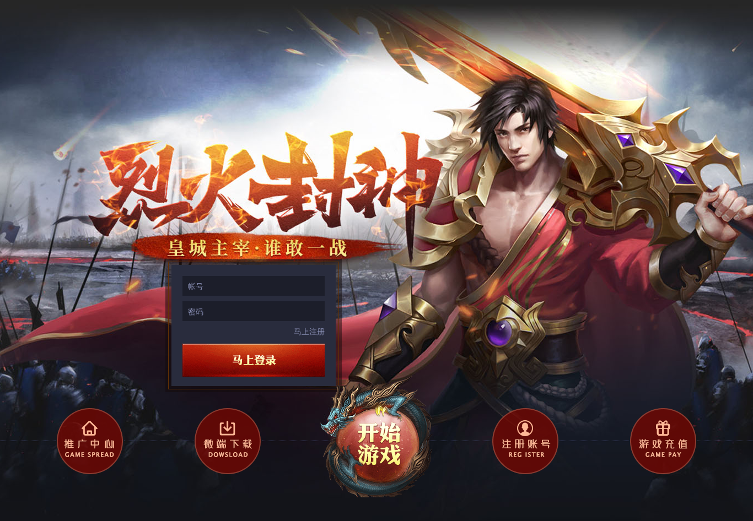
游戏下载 (228, 441)
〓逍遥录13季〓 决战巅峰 (147, 41)
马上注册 (309, 331)
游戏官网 (90, 441)
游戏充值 (663, 441)
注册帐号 (525, 441)
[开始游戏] (376, 435)
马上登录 (253, 360)
